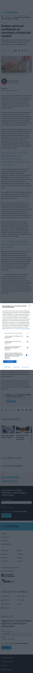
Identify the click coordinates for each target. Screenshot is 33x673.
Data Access (16, 367)
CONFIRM (10, 361)
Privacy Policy (25, 367)
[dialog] (16, 336)
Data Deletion (8, 367)
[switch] (27, 336)
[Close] (30, 306)
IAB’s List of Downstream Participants (18, 328)
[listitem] (16, 333)
